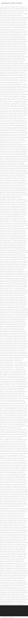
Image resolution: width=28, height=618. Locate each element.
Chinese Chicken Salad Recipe (8, 608)
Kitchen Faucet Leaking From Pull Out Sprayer (11, 613)
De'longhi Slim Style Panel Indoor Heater (14, 611)
